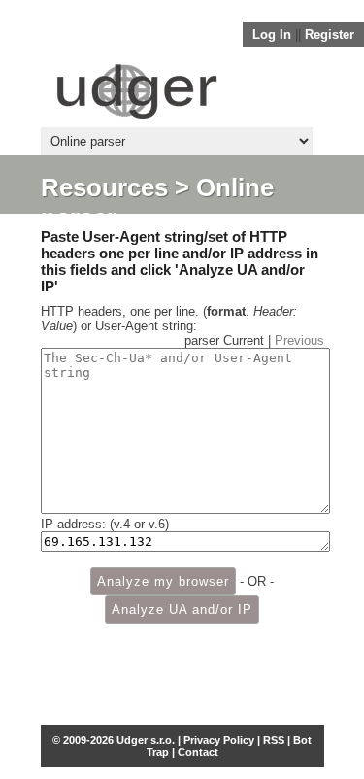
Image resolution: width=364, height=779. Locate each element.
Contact (198, 752)
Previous (299, 340)
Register (329, 34)
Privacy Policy (218, 740)
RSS (273, 740)
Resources (104, 187)
